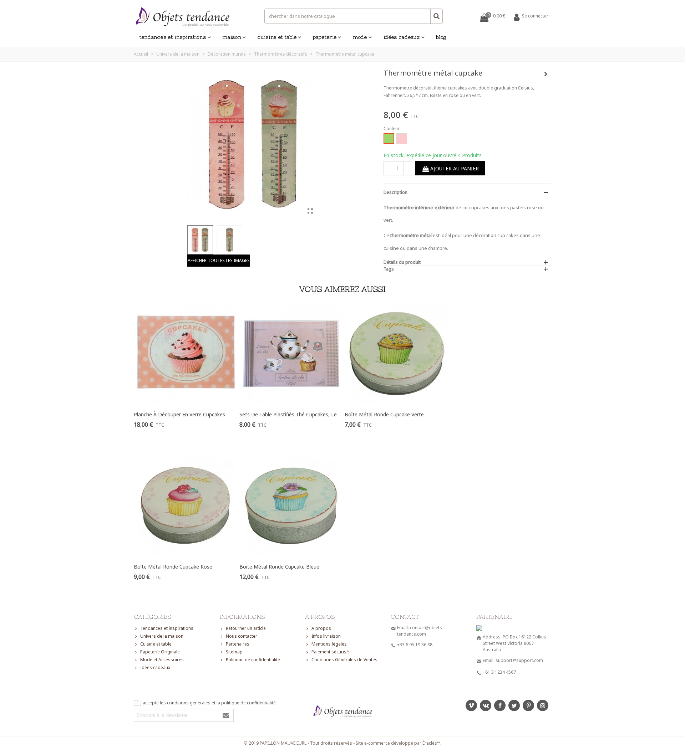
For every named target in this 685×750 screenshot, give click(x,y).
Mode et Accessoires (162, 660)
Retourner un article (246, 628)
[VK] (485, 705)
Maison (231, 37)
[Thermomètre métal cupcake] (310, 210)
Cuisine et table (277, 37)
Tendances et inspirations (172, 37)
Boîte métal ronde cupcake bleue (279, 566)
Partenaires (237, 644)
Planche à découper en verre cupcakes (179, 414)
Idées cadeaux (402, 37)
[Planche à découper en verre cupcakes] (186, 354)
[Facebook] (500, 705)
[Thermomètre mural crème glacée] (546, 74)
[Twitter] (514, 705)
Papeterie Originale (160, 652)
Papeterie (324, 37)
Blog (441, 37)
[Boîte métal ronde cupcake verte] (397, 354)
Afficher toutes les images (219, 260)
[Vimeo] (471, 705)
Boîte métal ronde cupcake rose (173, 566)
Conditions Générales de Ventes (344, 660)
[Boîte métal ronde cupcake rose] (186, 506)
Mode (360, 37)
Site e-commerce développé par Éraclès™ (398, 743)
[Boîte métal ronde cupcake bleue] (291, 506)
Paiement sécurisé (330, 652)
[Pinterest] (528, 705)
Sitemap (234, 652)
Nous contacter (241, 636)
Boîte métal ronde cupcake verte (384, 414)
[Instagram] (542, 705)
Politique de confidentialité (253, 660)
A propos (321, 628)
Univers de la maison (161, 636)
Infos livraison (326, 636)
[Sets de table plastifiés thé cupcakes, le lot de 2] (291, 354)
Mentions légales (329, 644)
